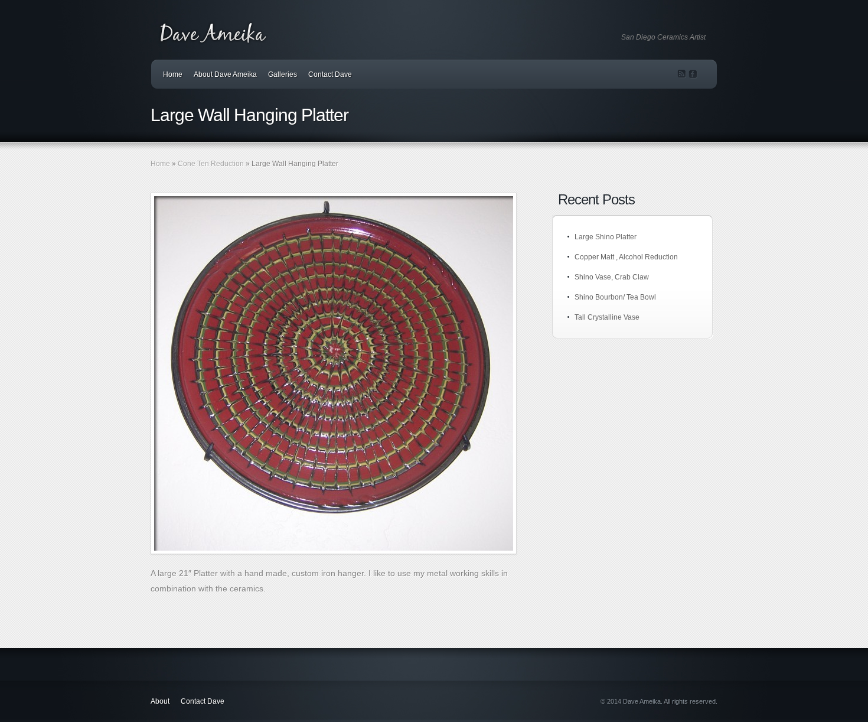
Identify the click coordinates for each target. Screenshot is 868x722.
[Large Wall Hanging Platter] (333, 373)
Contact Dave (330, 74)
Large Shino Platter (606, 237)
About (160, 701)
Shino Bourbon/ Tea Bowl (615, 297)
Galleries (282, 74)
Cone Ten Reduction (211, 164)
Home (172, 74)
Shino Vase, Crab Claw (612, 277)
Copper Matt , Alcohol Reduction (626, 257)
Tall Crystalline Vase (607, 317)
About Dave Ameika (225, 74)
